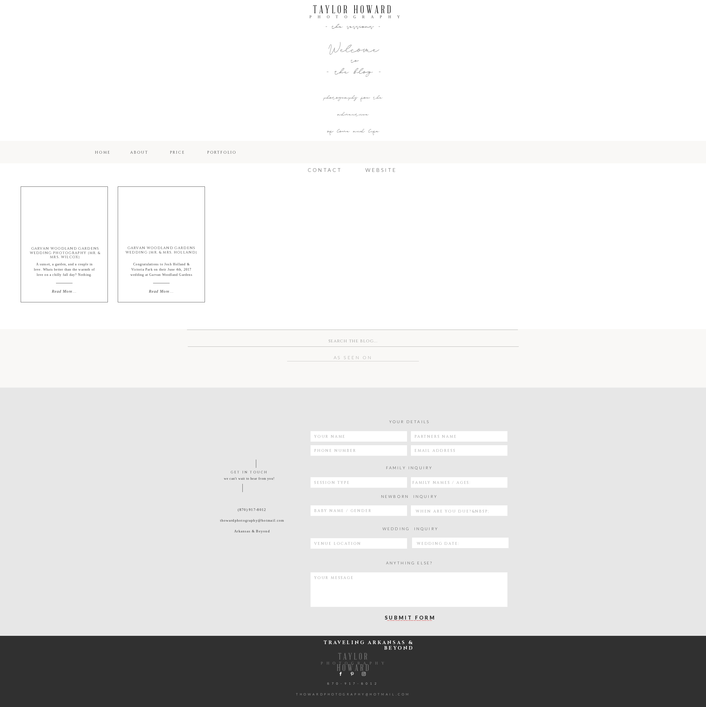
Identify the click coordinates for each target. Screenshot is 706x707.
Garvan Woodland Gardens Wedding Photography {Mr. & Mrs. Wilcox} (65, 253)
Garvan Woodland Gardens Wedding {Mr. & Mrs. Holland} (161, 250)
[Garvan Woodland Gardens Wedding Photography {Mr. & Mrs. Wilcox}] (64, 215)
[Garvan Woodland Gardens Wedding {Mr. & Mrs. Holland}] (161, 215)
